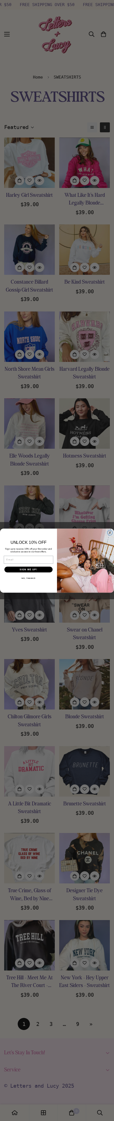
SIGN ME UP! (28, 569)
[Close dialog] (110, 532)
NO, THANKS (28, 578)
